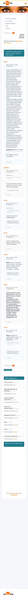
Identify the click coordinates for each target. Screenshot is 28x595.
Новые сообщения (12, 18)
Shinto (5, 61)
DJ (7, 42)
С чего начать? (8, 382)
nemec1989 (15, 402)
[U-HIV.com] (14, 9)
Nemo (14, 385)
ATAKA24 (15, 439)
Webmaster (19, 41)
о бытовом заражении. (10, 436)
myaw (14, 393)
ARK (5, 42)
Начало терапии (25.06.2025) (9, 398)
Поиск (8, 28)
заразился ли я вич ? (10, 415)
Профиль (9, 162)
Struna (5, 200)
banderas (6, 167)
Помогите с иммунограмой (8, 407)
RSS (7, 26)
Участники (10, 21)
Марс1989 (15, 411)
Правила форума (10, 23)
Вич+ (5, 422)
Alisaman (15, 432)
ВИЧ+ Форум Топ (11, 378)
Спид (5, 429)
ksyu (10, 42)
